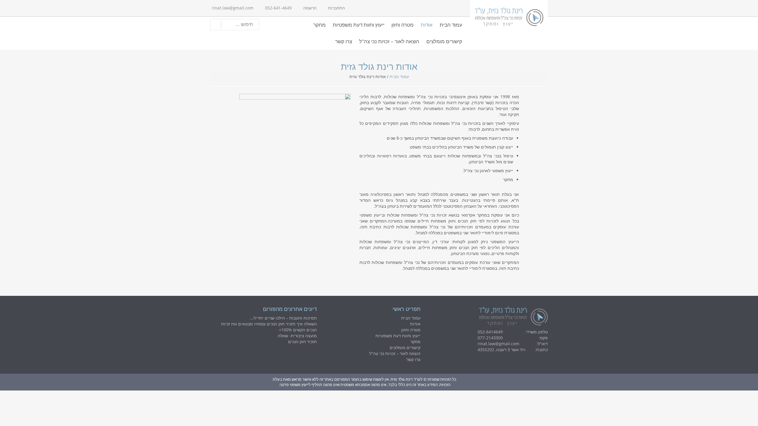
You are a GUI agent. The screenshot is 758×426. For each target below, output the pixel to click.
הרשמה (310, 8)
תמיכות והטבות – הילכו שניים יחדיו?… (283, 318)
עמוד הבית (451, 24)
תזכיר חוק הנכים (302, 341)
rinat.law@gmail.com (232, 8)
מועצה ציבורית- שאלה (297, 335)
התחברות (336, 8)
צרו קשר (343, 41)
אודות (427, 24)
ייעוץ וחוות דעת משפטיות (358, 24)
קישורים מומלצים (444, 41)
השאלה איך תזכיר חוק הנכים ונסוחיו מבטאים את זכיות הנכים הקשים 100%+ (269, 327)
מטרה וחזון (402, 24)
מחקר (319, 24)
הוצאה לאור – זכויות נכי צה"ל (389, 41)
